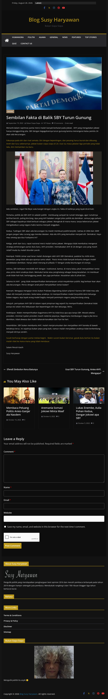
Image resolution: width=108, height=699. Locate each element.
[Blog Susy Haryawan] (7, 40)
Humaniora (18, 37)
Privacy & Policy (11, 621)
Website (8, 512)
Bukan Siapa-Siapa (33, 123)
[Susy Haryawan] (21, 570)
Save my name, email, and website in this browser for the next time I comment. (46, 526)
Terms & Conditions (12, 615)
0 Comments (58, 123)
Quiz (14, 43)
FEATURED (76, 37)
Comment (9, 451)
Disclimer (8, 626)
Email (7, 500)
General (54, 37)
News (65, 37)
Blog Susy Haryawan (54, 19)
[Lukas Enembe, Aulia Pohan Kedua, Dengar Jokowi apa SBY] (88, 389)
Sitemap (7, 632)
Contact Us (26, 43)
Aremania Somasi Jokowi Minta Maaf (52, 409)
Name (7, 487)
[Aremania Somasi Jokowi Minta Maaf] (54, 389)
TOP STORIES (91, 37)
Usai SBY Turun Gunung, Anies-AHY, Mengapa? (83, 371)
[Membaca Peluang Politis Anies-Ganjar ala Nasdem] (19, 389)
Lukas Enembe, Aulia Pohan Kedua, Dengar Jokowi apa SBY (88, 413)
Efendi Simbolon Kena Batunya (22, 369)
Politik (31, 37)
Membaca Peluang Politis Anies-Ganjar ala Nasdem (18, 411)
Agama (42, 37)
